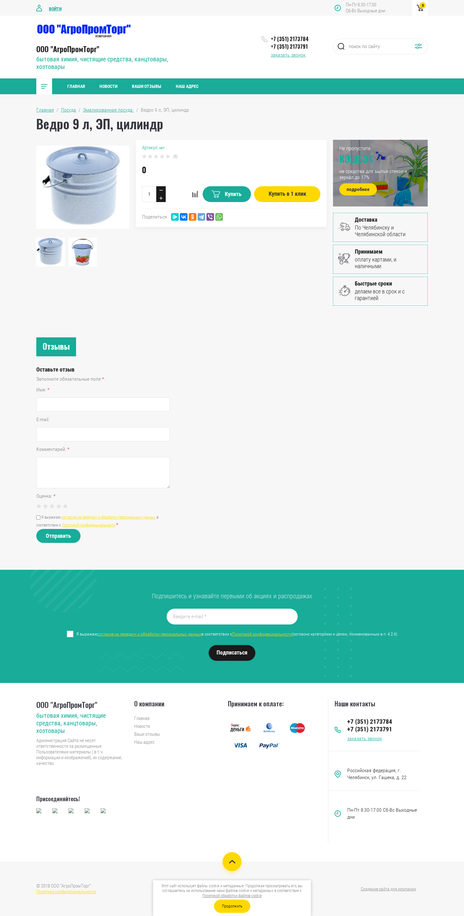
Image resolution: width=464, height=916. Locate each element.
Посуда (68, 110)
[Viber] (210, 217)
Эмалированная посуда (108, 110)
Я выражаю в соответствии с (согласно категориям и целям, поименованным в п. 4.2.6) (236, 633)
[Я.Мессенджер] (175, 217)
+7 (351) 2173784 (290, 39)
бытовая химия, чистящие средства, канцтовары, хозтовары (71, 723)
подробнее (358, 189)
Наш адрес (187, 86)
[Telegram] (201, 217)
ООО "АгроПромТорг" (67, 48)
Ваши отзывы (146, 86)
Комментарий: (52, 449)
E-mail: (42, 419)
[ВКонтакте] (183, 217)
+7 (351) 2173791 (289, 46)
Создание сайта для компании (388, 888)
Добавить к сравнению (195, 194)
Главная (76, 86)
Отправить (58, 535)
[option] (82, 187)
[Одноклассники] (192, 217)
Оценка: (46, 496)
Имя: (43, 390)
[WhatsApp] (219, 217)
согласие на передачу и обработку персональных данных (109, 517)
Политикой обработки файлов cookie (232, 895)
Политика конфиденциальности (66, 891)
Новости (108, 86)
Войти (55, 8)
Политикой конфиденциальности (88, 525)
